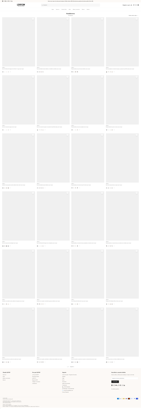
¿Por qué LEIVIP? (35, 374)
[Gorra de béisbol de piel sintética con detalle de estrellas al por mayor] (53, 41)
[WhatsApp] (10, 1)
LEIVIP (6, 398)
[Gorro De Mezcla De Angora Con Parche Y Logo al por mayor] (18, 41)
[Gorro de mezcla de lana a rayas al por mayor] (122, 158)
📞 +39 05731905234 (66, 386)
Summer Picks (64, 9)
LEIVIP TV (34, 378)
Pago (63, 378)
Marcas (83, 9)
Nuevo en (57, 9)
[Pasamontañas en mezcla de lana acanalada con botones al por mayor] (87, 216)
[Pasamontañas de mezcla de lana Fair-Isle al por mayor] (87, 158)
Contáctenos (34, 383)
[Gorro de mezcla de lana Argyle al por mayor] (18, 216)
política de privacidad (66, 383)
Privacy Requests (65, 392)
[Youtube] (5, 1)
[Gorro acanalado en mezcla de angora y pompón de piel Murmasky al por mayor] (122, 41)
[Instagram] (4, 1)
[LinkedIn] (11, 1)
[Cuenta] (131, 5)
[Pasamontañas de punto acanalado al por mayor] (87, 100)
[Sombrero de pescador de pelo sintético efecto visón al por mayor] (18, 158)
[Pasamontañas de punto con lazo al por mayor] (122, 100)
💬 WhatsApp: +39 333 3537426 (68, 388)
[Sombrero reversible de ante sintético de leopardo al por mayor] (18, 274)
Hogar (53, 9)
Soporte (88, 9)
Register (63, 376)
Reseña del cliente (35, 376)
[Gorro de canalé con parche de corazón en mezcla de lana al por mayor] (87, 332)
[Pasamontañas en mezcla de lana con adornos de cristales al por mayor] (122, 216)
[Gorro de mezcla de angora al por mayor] (18, 100)
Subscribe (115, 381)
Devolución (64, 381)
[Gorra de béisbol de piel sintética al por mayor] (53, 158)
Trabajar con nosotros (36, 381)
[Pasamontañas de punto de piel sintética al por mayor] (87, 41)
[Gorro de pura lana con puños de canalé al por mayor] (18, 332)
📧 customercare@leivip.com (67, 390)
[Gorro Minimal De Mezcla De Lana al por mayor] (87, 274)
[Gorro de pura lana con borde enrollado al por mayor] (122, 332)
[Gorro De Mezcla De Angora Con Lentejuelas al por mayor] (53, 216)
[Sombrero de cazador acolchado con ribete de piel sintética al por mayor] (53, 332)
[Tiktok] (7, 1)
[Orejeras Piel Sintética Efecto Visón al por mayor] (122, 274)
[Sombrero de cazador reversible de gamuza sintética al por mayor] (53, 274)
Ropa (70, 9)
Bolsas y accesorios (76, 9)
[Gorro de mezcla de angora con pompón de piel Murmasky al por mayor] (53, 100)
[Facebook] (2, 1)
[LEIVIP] (21, 5)
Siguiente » (72, 366)
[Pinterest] (8, 1)
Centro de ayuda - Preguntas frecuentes (69, 374)
